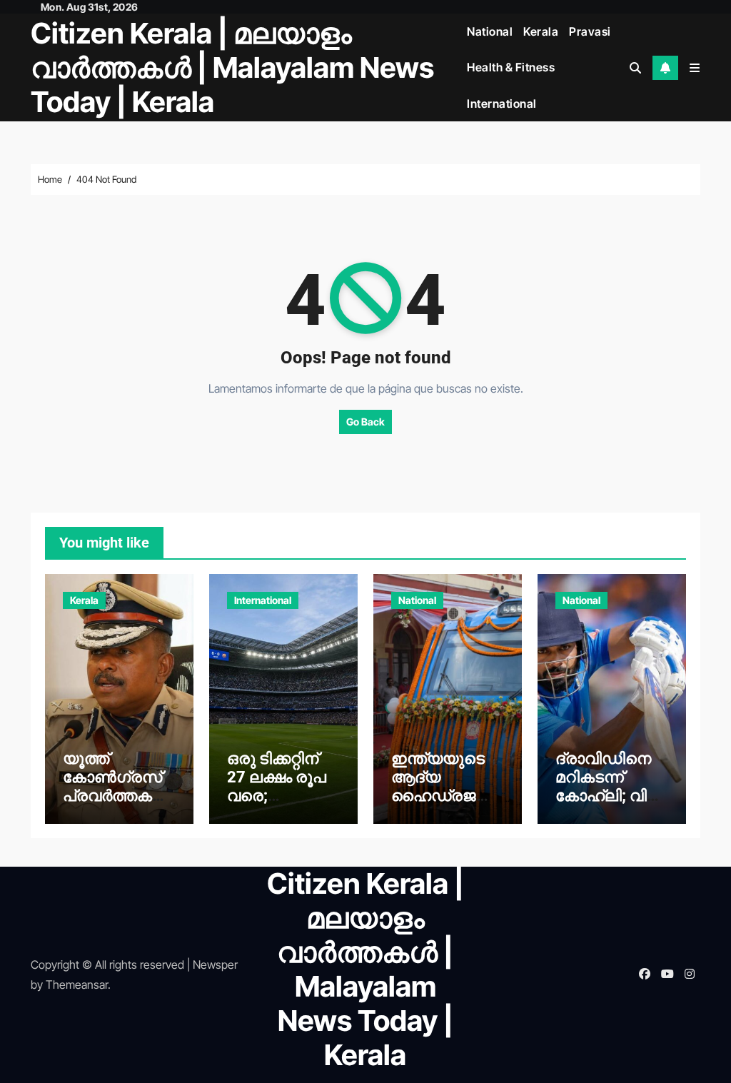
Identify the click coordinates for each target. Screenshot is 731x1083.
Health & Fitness (511, 67)
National (490, 31)
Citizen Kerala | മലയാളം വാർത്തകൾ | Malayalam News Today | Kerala (232, 67)
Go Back (365, 421)
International (502, 103)
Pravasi (590, 31)
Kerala (540, 31)
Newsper (215, 964)
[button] (694, 68)
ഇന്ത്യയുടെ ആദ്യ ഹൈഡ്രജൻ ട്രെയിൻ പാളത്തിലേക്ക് (442, 796)
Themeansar (77, 984)
